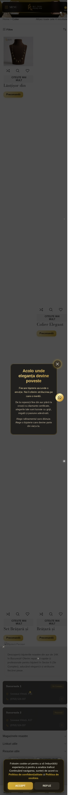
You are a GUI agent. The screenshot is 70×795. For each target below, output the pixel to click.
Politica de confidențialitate (26, 774)
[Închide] (57, 364)
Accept (20, 785)
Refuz (47, 785)
